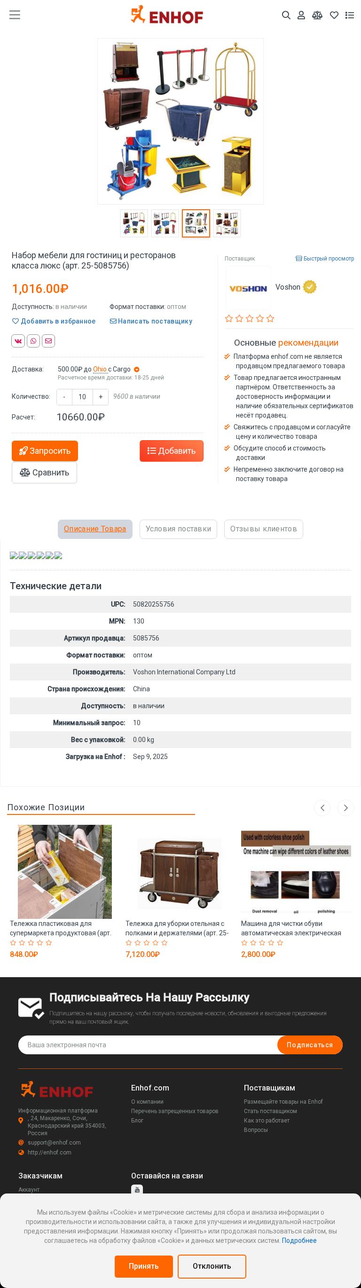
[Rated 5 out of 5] (50, 943)
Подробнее (299, 1240)
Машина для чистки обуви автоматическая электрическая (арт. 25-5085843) (291, 933)
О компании (147, 1101)
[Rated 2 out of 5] (23, 943)
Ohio (100, 369)
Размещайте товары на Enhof (283, 1101)
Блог (137, 1120)
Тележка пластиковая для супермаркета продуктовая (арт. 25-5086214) (60, 933)
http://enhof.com (49, 1152)
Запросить (49, 451)
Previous (322, 807)
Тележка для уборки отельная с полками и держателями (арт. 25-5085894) (177, 933)
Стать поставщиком (270, 1111)
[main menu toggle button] (14, 15)
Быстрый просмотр (328, 258)
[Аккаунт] (301, 15)
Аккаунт (28, 1189)
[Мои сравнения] (317, 15)
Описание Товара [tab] (95, 528)
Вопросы (256, 1130)
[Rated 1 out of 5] (14, 943)
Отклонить (212, 1266)
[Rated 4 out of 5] (41, 943)
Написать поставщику (154, 321)
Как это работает (267, 1120)
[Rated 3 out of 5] (32, 943)
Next (345, 807)
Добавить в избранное (57, 321)
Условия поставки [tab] (179, 528)
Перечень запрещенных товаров (175, 1111)
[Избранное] (334, 15)
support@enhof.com (54, 1142)
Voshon (287, 287)
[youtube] (137, 1190)
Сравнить (50, 472)
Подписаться (310, 1045)
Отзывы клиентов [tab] (263, 528)
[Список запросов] (349, 15)
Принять (144, 1266)
